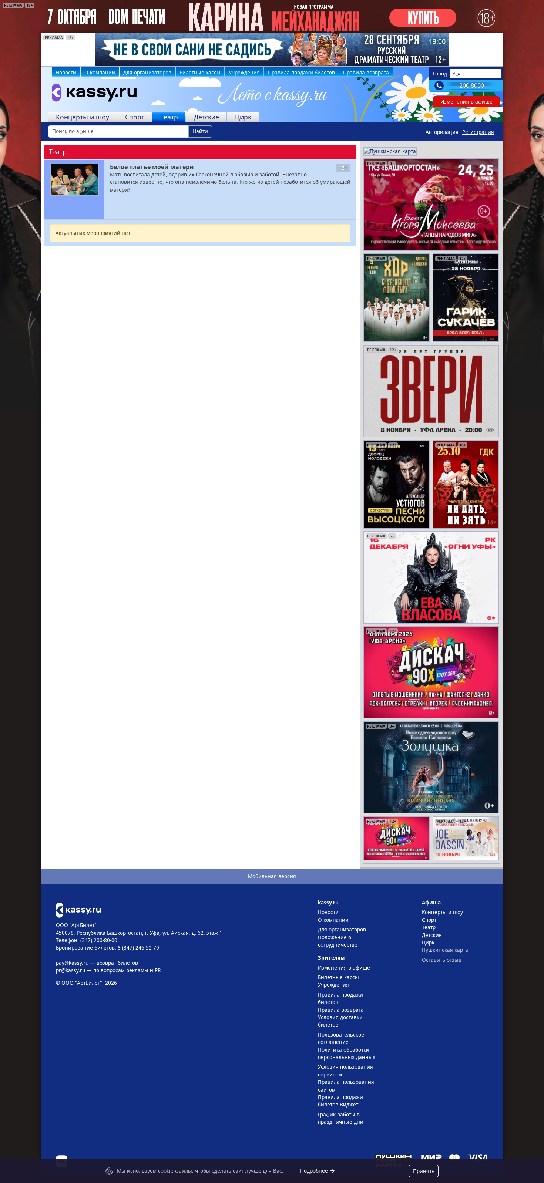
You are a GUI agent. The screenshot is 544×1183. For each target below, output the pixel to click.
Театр (169, 116)
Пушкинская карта (445, 949)
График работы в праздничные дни (340, 1118)
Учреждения (244, 72)
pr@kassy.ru (70, 970)
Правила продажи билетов (301, 72)
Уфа (457, 73)
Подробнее (314, 1170)
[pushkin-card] (390, 150)
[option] (272, 49)
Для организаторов (147, 72)
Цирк (243, 116)
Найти (200, 131)
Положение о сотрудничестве (337, 941)
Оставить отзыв (441, 959)
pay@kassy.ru (72, 962)
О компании (99, 72)
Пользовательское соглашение (341, 1038)
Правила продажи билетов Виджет (340, 1100)
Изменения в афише (466, 101)
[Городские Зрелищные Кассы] (91, 94)
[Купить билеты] (78, 909)
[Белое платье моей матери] (74, 180)
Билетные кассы (200, 72)
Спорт (134, 116)
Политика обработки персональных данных (346, 1053)
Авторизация (442, 131)
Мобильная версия (272, 876)
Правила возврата (366, 72)
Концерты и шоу (82, 116)
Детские (206, 116)
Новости (66, 72)
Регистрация (478, 131)
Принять (423, 1170)
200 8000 (471, 85)
